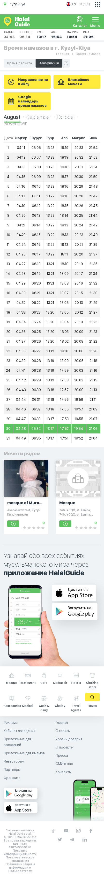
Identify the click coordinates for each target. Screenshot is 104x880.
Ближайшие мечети (78, 82)
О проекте (64, 747)
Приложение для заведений (17, 742)
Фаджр (9, 35)
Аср (56, 35)
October (66, 117)
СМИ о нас (64, 764)
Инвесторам (14, 761)
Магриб (72, 35)
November (15, 123)
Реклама (11, 723)
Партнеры (12, 770)
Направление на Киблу (33, 82)
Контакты (63, 772)
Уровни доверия (69, 739)
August (12, 117)
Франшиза (12, 778)
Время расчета (19, 63)
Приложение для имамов (24, 753)
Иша (88, 35)
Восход (26, 35)
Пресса (62, 755)
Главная (62, 54)
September (39, 117)
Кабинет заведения (19, 731)
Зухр (41, 35)
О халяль (63, 731)
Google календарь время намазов (32, 101)
